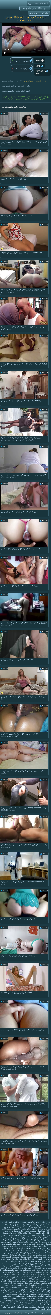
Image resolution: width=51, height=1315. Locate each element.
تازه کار (18, 81)
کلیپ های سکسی (37, 1307)
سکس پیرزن (29, 1302)
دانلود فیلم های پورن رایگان (40, 1266)
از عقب (42, 1292)
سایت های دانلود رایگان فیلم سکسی (15, 1272)
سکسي (36, 1309)
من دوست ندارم (22, 68)
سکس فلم (33, 1292)
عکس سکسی (17, 1294)
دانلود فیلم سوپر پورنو (31, 1244)
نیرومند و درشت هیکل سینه (13, 86)
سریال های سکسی (24, 1283)
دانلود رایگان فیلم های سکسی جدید (30, 1240)
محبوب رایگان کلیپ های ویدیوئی (35, 8)
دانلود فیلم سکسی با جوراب (13, 1248)
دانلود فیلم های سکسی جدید (35, 1261)
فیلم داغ (25, 1307)
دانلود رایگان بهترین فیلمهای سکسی (16, 91)
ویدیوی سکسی (21, 1279)
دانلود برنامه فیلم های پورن (33, 1224)
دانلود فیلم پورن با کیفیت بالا (21, 1268)
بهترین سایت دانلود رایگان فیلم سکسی (35, 1222)
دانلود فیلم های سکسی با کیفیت (19, 1257)
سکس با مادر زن (14, 1307)
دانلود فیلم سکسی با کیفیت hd (38, 1250)
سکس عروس (19, 1300)
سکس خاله (46, 1300)
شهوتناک (31, 1279)
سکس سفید (6, 1276)
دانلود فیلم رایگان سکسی (33, 1287)
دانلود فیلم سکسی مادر (13, 1253)
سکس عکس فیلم (34, 1300)
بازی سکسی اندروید (19, 1285)
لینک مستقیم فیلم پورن (21, 1276)
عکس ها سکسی (15, 1287)
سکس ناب (40, 1302)
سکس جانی (28, 1281)
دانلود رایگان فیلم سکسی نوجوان (33, 1237)
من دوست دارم (22, 61)
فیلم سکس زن (19, 1296)
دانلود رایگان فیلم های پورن (23, 1242)
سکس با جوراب (30, 1294)
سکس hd (18, 1281)
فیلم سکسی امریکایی (42, 1283)
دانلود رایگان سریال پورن (19, 1231)
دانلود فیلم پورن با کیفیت (18, 1266)
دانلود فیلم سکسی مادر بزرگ (39, 1255)
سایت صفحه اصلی (36, 1312)
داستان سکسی (21, 1292)
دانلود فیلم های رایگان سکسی (14, 1255)
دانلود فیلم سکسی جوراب (14, 1250)
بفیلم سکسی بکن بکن (26, 1298)
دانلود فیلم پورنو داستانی (30, 1270)
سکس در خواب (40, 1281)
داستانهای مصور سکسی (16, 1305)
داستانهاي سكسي (21, 1289)
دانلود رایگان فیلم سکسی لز (39, 1235)
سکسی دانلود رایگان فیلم (41, 1274)
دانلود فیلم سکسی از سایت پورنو (32, 1246)
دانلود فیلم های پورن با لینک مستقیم (15, 1263)
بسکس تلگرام (7, 1281)
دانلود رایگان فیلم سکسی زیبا (15, 1233)
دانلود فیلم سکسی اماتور (36, 1248)
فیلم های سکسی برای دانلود (18, 1274)
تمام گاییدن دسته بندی (39, 13)
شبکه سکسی (31, 1296)
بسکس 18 (32, 1285)
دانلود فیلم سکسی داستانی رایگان (37, 1253)
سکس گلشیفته (44, 1305)
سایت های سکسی (43, 1279)
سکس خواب (32, 1305)
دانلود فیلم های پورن (38, 1263)
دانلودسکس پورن (38, 1272)
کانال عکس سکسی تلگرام (12, 1302)
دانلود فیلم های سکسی (42, 1257)
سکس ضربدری (35, 1289)
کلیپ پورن (40, 1298)
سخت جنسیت (7, 81)
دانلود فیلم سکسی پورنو (38, 3)
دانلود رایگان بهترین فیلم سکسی (33, 1227)
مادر (28, 86)
